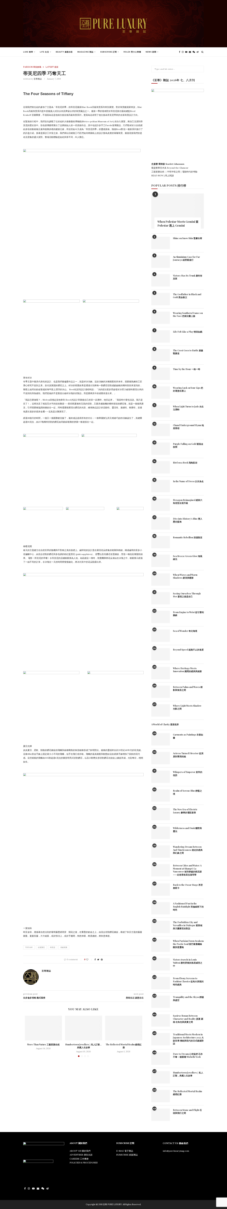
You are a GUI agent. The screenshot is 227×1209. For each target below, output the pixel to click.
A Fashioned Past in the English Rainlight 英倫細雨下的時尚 (188, 906)
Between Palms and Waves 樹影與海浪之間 (188, 689)
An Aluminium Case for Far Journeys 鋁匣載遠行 (186, 258)
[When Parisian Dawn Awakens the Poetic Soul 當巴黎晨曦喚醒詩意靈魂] (160, 945)
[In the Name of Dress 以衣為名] (160, 486)
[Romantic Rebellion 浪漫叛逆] (160, 542)
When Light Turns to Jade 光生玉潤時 (188, 408)
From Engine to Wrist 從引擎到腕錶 (188, 614)
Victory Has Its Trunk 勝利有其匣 (187, 277)
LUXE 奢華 (28, 52)
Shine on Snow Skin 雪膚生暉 (187, 238)
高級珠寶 (63, 947)
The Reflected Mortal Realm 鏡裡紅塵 (124, 1046)
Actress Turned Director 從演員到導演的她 (188, 755)
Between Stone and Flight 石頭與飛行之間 (187, 1112)
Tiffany (29, 947)
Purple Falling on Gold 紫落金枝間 (188, 445)
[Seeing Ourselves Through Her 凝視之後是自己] (160, 598)
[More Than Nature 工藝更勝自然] (43, 1028)
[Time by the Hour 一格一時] (160, 374)
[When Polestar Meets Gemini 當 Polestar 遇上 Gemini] (177, 211)
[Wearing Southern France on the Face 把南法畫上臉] (160, 318)
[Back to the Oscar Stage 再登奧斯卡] (160, 889)
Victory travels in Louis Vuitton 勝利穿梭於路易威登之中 (187, 962)
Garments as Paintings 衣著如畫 (188, 736)
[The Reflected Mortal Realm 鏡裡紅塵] (123, 1028)
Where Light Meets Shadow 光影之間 (187, 707)
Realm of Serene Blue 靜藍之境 (187, 792)
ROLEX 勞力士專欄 (132, 52)
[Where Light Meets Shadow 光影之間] (160, 710)
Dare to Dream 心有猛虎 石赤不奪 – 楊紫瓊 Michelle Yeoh (188, 1055)
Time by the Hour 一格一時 (186, 369)
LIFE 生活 (44, 52)
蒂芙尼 (52, 947)
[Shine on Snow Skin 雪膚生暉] (160, 243)
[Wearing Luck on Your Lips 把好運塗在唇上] (160, 392)
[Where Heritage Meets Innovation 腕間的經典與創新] (160, 673)
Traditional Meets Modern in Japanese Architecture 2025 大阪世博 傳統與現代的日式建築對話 (188, 1039)
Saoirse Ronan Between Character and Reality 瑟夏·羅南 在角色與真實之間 (188, 1018)
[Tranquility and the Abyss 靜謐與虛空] (160, 1002)
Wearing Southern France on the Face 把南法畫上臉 (188, 315)
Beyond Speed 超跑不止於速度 (188, 649)
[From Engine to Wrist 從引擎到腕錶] (160, 617)
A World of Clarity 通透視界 (165, 724)
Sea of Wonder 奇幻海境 (185, 630)
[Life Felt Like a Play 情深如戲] (160, 336)
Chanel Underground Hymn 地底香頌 (188, 427)
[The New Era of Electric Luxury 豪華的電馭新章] (160, 814)
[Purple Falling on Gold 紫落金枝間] (160, 448)
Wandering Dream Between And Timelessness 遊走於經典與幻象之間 (188, 849)
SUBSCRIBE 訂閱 (108, 52)
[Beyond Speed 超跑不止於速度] (160, 654)
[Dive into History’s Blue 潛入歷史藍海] (160, 523)
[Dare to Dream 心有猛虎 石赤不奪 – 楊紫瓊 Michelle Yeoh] (160, 1058)
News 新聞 (151, 52)
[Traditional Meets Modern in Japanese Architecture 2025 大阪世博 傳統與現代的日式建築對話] (160, 1039)
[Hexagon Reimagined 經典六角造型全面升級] (160, 505)
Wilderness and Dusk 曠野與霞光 (187, 830)
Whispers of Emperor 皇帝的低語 (187, 774)
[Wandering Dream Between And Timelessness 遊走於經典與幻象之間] (160, 851)
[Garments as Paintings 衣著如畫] (160, 739)
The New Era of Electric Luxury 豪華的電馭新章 (185, 811)
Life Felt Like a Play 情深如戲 (187, 331)
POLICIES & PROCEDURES (84, 1162)
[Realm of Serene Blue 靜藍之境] (160, 795)
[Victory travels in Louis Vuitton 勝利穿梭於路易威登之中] (160, 964)
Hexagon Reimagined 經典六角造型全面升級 (187, 502)
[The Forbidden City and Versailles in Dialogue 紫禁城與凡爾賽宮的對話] (160, 927)
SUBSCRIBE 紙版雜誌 (127, 1154)
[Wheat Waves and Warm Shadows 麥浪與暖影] (160, 579)
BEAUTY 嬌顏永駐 (64, 52)
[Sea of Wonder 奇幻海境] (160, 635)
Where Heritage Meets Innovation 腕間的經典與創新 (187, 670)
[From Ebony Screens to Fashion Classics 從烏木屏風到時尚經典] (160, 983)
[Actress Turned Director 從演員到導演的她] (160, 758)
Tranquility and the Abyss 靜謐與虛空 (188, 999)
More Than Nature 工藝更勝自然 (43, 1044)
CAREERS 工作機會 (79, 1158)
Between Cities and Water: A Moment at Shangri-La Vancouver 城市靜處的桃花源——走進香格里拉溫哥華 (187, 870)
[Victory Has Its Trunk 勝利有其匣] (160, 280)
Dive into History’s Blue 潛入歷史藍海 (187, 520)
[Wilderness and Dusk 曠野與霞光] (160, 833)
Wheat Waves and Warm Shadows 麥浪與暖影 (185, 576)
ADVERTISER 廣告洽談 (81, 1154)
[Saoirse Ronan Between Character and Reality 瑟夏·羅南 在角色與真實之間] (160, 1020)
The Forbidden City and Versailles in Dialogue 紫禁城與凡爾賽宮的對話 (187, 925)
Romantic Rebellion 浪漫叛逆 (187, 537)
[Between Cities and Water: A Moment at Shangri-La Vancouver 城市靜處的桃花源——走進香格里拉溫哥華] (160, 870)
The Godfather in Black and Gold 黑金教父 (187, 296)
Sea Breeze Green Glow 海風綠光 (187, 558)
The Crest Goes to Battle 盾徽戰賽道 (188, 352)
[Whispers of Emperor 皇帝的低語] (160, 777)
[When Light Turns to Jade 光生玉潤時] (160, 411)
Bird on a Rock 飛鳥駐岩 (185, 462)
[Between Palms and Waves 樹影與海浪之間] (160, 692)
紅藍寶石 (41, 947)
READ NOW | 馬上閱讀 (162, 175)
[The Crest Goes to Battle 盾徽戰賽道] (160, 355)
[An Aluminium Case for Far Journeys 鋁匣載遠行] (160, 261)
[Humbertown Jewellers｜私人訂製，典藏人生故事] (83, 1028)
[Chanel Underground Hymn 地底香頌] (160, 430)
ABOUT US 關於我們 (80, 1151)
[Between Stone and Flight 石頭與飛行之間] (160, 1115)
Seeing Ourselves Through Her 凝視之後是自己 (187, 595)
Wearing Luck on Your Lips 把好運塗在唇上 (188, 389)
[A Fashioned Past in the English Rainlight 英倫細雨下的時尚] (160, 908)
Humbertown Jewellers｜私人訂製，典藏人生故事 (83, 1046)
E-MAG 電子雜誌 (124, 1151)
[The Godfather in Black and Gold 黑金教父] (160, 299)
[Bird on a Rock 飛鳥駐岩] (160, 467)
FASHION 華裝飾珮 (32, 67)
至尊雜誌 (38, 79)
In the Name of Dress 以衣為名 (188, 481)
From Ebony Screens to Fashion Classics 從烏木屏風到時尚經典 (188, 981)
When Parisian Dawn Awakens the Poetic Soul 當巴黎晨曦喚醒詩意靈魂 (188, 943)
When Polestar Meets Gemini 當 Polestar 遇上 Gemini (178, 223)
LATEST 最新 (52, 67)
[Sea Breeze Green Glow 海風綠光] (160, 561)
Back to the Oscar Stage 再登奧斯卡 (188, 886)
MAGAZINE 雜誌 (85, 52)
